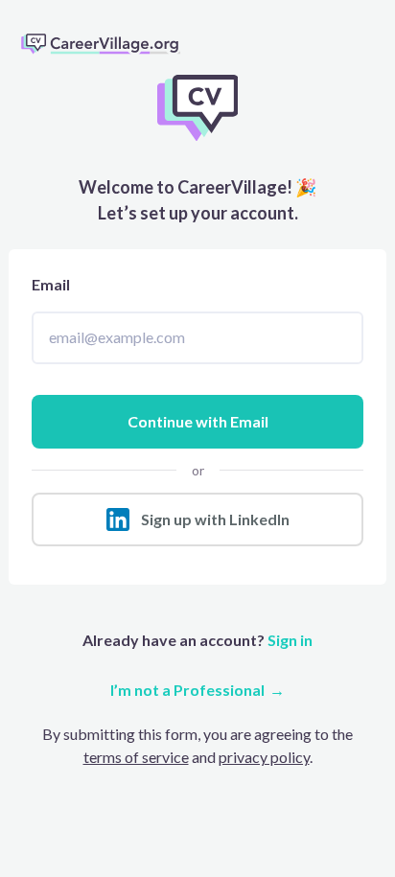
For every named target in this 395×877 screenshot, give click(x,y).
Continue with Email (198, 421)
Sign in (289, 640)
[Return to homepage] (108, 43)
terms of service (136, 757)
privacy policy (264, 757)
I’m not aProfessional (187, 690)
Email (51, 284)
